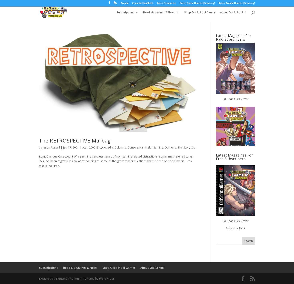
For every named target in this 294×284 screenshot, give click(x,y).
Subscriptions (125, 12)
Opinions (170, 147)
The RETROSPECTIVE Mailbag (75, 140)
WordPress (107, 278)
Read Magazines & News (159, 12)
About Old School (231, 12)
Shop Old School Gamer (199, 12)
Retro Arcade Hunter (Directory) (237, 3)
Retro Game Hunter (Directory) (197, 3)
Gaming (158, 147)
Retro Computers (166, 3)
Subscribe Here (235, 228)
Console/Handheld (142, 3)
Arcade (125, 3)
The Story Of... (187, 147)
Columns (120, 147)
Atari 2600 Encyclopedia (97, 147)
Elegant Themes (68, 278)
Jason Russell (51, 147)
